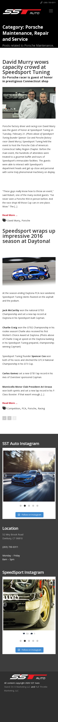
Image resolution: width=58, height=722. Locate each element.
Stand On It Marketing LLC (17, 686)
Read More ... (9, 215)
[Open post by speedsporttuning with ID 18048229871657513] (29, 604)
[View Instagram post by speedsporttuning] (51, 626)
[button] (4, 475)
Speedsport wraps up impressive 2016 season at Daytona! (28, 235)
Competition (13, 408)
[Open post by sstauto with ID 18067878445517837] (29, 476)
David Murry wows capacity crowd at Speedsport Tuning (26, 66)
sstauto (28, 453)
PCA (24, 408)
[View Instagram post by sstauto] (51, 498)
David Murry (13, 220)
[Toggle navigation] (50, 11)
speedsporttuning (28, 582)
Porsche (26, 220)
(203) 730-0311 (49, 2)
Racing (41, 408)
